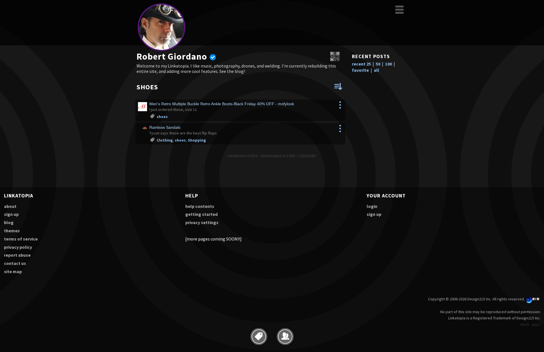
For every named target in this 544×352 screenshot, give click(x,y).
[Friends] (285, 336)
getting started (201, 214)
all (376, 70)
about (10, 206)
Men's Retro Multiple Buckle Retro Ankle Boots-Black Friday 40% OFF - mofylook (221, 104)
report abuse (17, 255)
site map (13, 271)
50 (378, 64)
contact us (15, 263)
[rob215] (161, 50)
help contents (199, 206)
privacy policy (18, 247)
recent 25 (361, 64)
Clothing (165, 140)
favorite (360, 70)
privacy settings (201, 222)
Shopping (197, 140)
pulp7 (536, 325)
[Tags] (259, 336)
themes (12, 230)
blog (9, 222)
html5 (524, 325)
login (372, 206)
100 (388, 64)
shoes (162, 116)
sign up (11, 214)
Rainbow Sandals (164, 127)
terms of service (21, 239)
